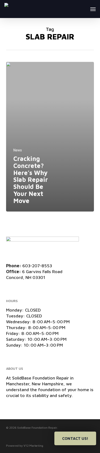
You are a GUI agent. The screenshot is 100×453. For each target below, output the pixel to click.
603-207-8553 (37, 265)
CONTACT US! (75, 438)
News (17, 150)
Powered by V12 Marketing (24, 445)
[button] (93, 9)
